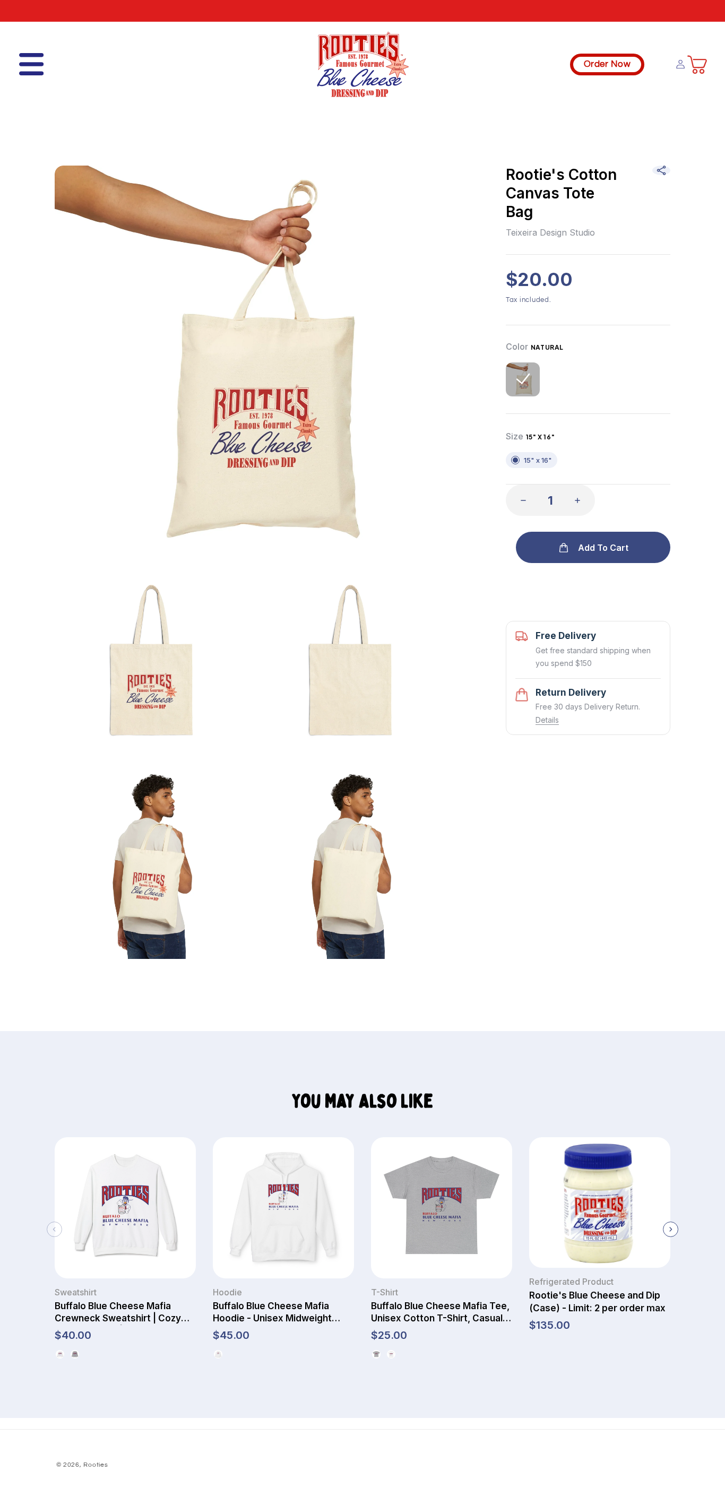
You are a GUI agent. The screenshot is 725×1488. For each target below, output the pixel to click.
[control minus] (520, 500)
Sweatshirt (76, 1292)
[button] (23, 64)
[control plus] (580, 500)
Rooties (95, 1465)
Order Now (607, 63)
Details (547, 719)
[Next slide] (670, 1229)
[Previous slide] (54, 1229)
